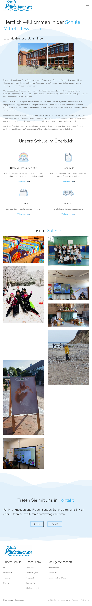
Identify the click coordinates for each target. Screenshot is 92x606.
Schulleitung (30, 568)
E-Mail (36, 524)
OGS (5, 568)
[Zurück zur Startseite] (17, 5)
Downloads (8, 573)
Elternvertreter (53, 568)
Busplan (6, 583)
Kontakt (55, 524)
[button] (87, 5)
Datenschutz (8, 600)
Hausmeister (30, 583)
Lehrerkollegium (31, 573)
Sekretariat (29, 578)
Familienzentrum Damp (57, 578)
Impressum (19, 600)
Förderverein (52, 573)
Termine (6, 578)
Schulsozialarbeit (32, 588)
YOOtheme (84, 600)
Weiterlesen (21, 181)
